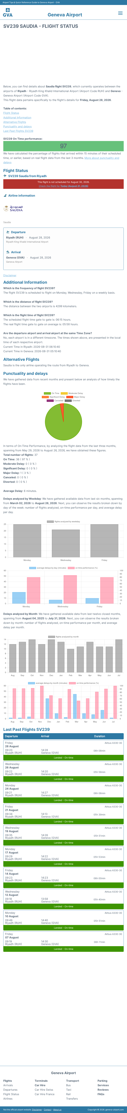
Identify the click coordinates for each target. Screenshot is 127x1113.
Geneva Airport (65, 14)
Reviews (103, 1089)
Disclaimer (37, 1109)
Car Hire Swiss (44, 1089)
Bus (68, 1085)
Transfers (72, 1098)
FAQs (101, 1094)
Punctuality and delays (17, 126)
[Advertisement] (63, 58)
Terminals (41, 1080)
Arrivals (8, 1085)
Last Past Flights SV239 (18, 131)
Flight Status (11, 113)
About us (57, 1109)
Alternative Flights (14, 122)
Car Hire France (44, 1094)
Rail (68, 1094)
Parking (102, 1080)
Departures (10, 1089)
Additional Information (17, 117)
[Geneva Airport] (8, 12)
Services (103, 1085)
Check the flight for (63, 186)
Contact (47, 1109)
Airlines (7, 1098)
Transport (72, 1080)
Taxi (68, 1089)
